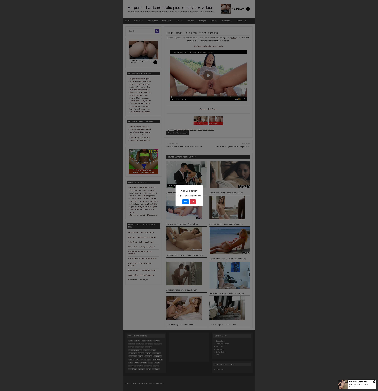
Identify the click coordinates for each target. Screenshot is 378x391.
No (193, 202)
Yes (185, 202)
